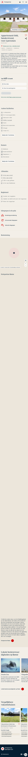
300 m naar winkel (7, 177)
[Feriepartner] (6, 2)
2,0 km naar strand (8, 175)
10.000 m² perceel (7, 120)
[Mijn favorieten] (23, 2)
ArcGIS (2, 267)
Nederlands (6, 754)
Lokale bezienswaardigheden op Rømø (10, 689)
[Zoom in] (25, 263)
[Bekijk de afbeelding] (14, 18)
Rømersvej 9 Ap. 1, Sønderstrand (11, 46)
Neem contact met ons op (15, 97)
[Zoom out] (25, 266)
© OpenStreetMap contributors (14, 267)
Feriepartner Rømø (5, 640)
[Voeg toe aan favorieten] (26, 35)
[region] (14, 253)
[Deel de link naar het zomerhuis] (26, 38)
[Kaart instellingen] (25, 260)
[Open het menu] (26, 2)
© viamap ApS (6, 267)
